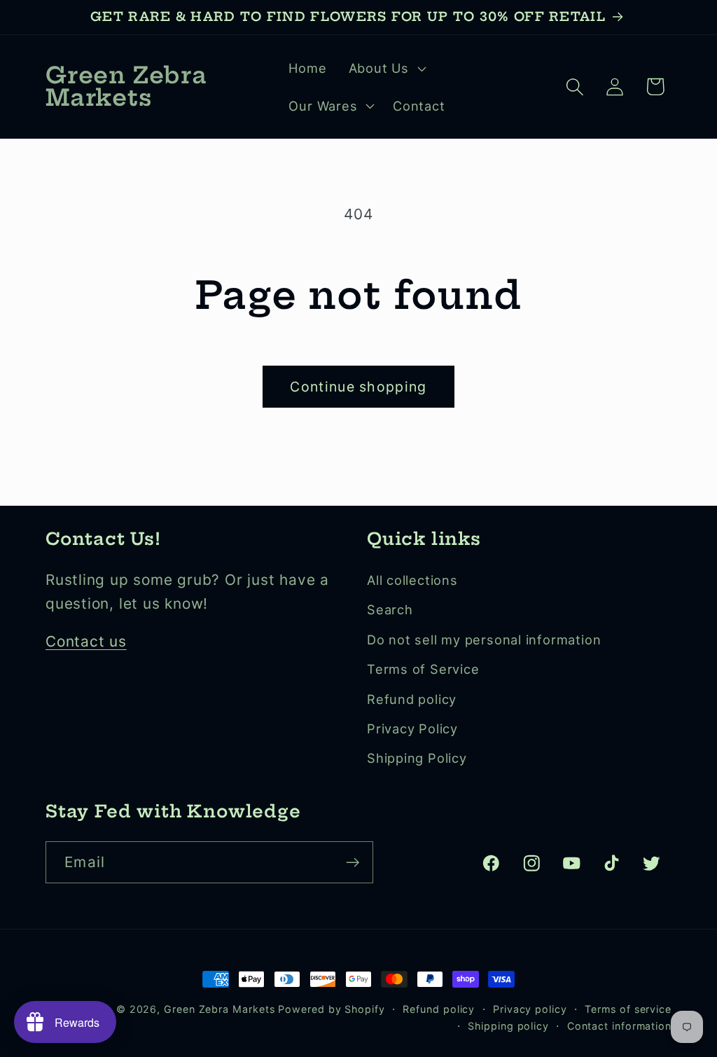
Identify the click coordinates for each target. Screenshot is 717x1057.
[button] (385, 68)
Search (390, 609)
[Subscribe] (353, 862)
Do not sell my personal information (484, 639)
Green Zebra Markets (219, 1009)
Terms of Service (423, 669)
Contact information (619, 1026)
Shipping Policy (417, 758)
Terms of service (628, 1009)
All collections (412, 580)
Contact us (86, 641)
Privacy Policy (412, 728)
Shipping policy (508, 1026)
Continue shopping (358, 386)
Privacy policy (530, 1009)
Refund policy (412, 699)
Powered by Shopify (331, 1009)
